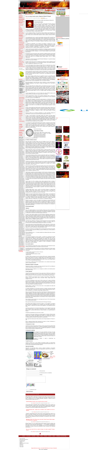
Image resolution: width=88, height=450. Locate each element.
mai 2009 (20, 240)
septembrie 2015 (21, 163)
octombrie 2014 (21, 169)
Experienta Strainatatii (21, 64)
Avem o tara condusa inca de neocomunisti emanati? (22, 84)
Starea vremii (21, 445)
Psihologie (21, 100)
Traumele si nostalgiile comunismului (21, 35)
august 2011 (20, 210)
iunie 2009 (20, 239)
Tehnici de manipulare (21, 40)
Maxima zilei (21, 65)
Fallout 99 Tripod (52, 356)
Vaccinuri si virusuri (21, 58)
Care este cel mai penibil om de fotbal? (22, 92)
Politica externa (20, 111)
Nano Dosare (21, 25)
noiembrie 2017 (21, 154)
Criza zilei (21, 101)
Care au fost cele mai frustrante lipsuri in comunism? (21, 89)
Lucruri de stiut (21, 62)
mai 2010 (20, 227)
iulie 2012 (20, 198)
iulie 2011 (20, 211)
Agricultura (21, 104)
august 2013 (20, 184)
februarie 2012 (21, 203)
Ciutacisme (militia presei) (21, 52)
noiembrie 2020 (21, 142)
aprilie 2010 (20, 228)
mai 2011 (20, 213)
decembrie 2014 (21, 167)
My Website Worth (22, 440)
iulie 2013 (20, 185)
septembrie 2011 (21, 209)
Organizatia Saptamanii (21, 31)
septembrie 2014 (21, 170)
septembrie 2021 (21, 139)
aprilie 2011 (20, 214)
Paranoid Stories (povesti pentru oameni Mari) (21, 20)
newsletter (41, 0)
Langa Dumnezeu (21, 43)
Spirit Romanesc (21, 33)
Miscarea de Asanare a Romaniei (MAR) (21, 17)
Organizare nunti (22, 441)
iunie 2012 (20, 199)
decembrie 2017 (21, 153)
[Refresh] (26, 387)
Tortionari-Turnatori (21, 38)
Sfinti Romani (21, 37)
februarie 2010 (21, 230)
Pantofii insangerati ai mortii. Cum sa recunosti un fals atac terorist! (36, 401)
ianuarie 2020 (21, 147)
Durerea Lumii (21, 61)
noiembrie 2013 (21, 181)
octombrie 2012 (21, 195)
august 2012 (20, 197)
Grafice (20, 27)
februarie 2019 (21, 151)
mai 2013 (20, 187)
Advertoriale (21, 97)
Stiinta (20, 119)
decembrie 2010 (21, 218)
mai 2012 (20, 200)
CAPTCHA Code (33, 389)
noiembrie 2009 (21, 233)
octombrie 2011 (21, 208)
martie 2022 (20, 138)
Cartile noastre (20, 124)
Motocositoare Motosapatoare (24, 439)
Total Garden (21, 446)
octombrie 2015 (21, 162)
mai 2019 (20, 150)
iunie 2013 (20, 186)
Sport (20, 118)
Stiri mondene (21, 121)
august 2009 (20, 237)
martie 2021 (20, 140)
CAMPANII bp (20, 15)
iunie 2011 (20, 212)
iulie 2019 (20, 149)
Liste (19, 26)
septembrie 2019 (21, 148)
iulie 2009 (20, 238)
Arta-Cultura (21, 98)
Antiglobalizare (21, 46)
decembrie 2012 (21, 193)
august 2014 (20, 171)
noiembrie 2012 (21, 194)
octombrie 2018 (21, 152)
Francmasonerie (21, 47)
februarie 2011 (21, 216)
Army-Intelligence (21, 50)
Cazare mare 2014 (22, 438)
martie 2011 (20, 215)
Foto (20, 128)
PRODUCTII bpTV (21, 32)
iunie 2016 (20, 156)
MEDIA (20, 109)
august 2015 (20, 164)
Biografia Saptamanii (20, 29)
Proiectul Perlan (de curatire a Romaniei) (22, 22)
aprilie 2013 (20, 188)
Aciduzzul (34, 421)
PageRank (21, 442)
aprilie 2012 (20, 201)
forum (20, 14)
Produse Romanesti (21, 133)
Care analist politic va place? (22, 86)
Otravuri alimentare (21, 53)
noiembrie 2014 (21, 168)
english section (22, 66)
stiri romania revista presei (52, 0)
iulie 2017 (20, 155)
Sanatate (21, 115)
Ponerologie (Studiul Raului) (21, 44)
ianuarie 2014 (21, 179)
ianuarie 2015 (21, 166)
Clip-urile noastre (21, 127)
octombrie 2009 (21, 234)
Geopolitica (21, 108)
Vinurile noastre (20, 135)
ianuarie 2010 (21, 231)
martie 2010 (20, 229)
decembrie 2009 (21, 232)
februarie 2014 (21, 178)
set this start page (46, 0)
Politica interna (20, 113)
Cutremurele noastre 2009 (21, 130)
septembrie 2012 (21, 196)
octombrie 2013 (21, 182)
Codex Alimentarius (21, 55)
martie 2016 (20, 157)
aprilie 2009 (20, 241)
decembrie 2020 (21, 141)
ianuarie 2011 (21, 217)
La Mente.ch (52, 357)
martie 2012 (20, 202)
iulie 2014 (20, 172)
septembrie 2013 (21, 183)
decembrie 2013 (21, 180)
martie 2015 (20, 165)
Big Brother (21, 48)
